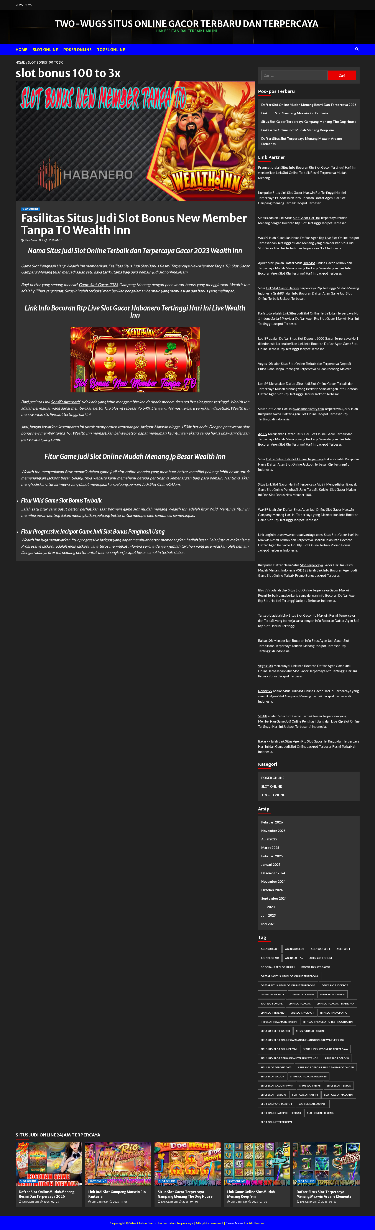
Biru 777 (264, 590)
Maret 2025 (270, 848)
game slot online (302, 994)
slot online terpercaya (276, 1122)
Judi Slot (309, 263)
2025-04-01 (190, 1201)
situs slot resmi (310, 1085)
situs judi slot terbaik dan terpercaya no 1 (289, 1058)
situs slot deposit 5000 (276, 1067)
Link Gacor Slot (34, 240)
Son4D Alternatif (65, 401)
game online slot (272, 994)
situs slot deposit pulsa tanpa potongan (326, 1067)
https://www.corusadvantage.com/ (298, 535)
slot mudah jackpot (313, 1103)
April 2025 (269, 839)
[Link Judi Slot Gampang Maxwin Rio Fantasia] (118, 1164)
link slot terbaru (273, 1012)
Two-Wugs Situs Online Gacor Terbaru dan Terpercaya (186, 23)
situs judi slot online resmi (279, 1049)
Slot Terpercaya (311, 565)
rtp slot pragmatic (333, 1012)
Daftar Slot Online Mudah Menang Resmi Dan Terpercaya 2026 (308, 105)
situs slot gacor (272, 1076)
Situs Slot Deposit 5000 (307, 338)
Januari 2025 (271, 864)
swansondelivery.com (308, 409)
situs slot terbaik (339, 1085)
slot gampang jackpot (276, 1103)
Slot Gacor (334, 509)
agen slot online (320, 958)
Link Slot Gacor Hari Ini (282, 288)
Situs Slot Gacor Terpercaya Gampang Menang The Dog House (308, 121)
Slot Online (319, 383)
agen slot (343, 948)
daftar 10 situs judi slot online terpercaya (290, 976)
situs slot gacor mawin (277, 1085)
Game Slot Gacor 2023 (98, 284)
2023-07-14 (55, 240)
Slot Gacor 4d (306, 615)
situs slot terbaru (273, 1094)
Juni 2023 (268, 915)
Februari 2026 (272, 822)
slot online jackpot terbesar (281, 1112)
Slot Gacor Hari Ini (306, 218)
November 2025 (273, 831)
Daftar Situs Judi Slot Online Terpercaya (295, 459)
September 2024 (274, 898)
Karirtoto (265, 313)
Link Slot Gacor (292, 192)
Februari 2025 (272, 856)
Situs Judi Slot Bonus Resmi (146, 265)
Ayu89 (262, 434)
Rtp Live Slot (328, 238)
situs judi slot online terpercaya (325, 1049)
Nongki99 (265, 691)
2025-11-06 (120, 1201)
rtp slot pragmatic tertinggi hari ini (328, 1021)
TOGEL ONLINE (111, 49)
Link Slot (282, 173)
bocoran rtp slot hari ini (278, 967)
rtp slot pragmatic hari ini (279, 1021)
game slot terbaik (332, 994)
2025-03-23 (328, 1201)
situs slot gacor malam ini (308, 1076)
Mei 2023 (268, 924)
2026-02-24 (51, 1201)
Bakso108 (265, 640)
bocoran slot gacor (316, 967)
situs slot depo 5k (337, 1058)
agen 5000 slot (294, 948)
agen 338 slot (270, 948)
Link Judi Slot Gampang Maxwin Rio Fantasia (294, 113)
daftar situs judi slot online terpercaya (288, 985)
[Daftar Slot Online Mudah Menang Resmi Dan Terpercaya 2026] (49, 1164)
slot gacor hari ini (305, 1094)
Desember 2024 (273, 873)
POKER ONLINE (77, 49)
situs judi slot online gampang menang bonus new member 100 (302, 1040)
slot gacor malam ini (338, 1094)
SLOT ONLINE (45, 49)
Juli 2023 (268, 907)
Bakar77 (264, 741)
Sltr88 (262, 716)
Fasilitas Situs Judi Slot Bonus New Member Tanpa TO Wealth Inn (134, 224)
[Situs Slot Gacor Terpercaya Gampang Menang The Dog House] (188, 1164)
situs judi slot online (310, 1030)
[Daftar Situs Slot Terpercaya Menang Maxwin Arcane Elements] (326, 1164)
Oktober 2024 (272, 890)
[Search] (357, 49)
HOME (21, 49)
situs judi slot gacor (275, 1030)
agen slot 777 (294, 958)
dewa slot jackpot (335, 985)
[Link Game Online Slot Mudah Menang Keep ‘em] (257, 1164)
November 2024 (273, 881)
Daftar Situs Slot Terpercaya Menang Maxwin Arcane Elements (301, 141)
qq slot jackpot (302, 1012)
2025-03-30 (259, 1201)
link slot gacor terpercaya (335, 1003)
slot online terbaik (320, 1112)
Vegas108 (265, 364)
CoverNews (234, 1223)
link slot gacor (300, 1003)
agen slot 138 (270, 958)
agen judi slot (320, 948)
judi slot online (272, 1003)
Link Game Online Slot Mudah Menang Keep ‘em (297, 130)
